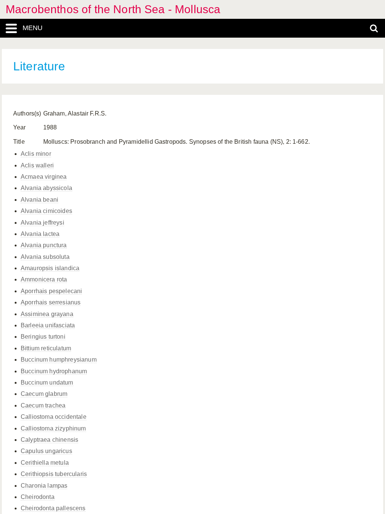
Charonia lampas (44, 485)
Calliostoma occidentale (53, 417)
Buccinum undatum (47, 382)
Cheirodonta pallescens (53, 508)
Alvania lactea (40, 234)
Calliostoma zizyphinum (53, 428)
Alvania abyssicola (46, 188)
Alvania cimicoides (46, 211)
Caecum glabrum (44, 394)
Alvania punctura (44, 245)
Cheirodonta (38, 497)
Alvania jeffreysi (42, 222)
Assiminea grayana (47, 314)
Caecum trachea (43, 405)
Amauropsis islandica (50, 268)
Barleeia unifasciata (48, 325)
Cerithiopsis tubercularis (54, 474)
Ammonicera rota (44, 279)
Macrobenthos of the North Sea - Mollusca (113, 9)
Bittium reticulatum (46, 348)
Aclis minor (36, 154)
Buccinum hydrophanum (54, 371)
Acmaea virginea (44, 176)
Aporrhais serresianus (50, 302)
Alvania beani (39, 199)
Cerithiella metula (45, 462)
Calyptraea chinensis (49, 439)
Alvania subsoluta (45, 257)
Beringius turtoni (43, 336)
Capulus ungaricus (46, 451)
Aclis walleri (37, 165)
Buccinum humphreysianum (59, 359)
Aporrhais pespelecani (51, 291)
